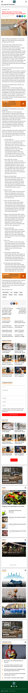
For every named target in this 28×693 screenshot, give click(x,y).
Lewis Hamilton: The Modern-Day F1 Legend (14, 677)
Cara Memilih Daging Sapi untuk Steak (17, 531)
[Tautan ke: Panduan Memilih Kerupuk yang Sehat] (5, 526)
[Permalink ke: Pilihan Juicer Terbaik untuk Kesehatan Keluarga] (20, 358)
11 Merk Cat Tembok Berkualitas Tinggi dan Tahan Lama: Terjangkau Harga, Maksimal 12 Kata (7, 311)
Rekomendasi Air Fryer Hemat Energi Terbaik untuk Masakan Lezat (7, 331)
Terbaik (21, 294)
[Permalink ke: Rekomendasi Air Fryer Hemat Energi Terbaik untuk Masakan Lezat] (8, 370)
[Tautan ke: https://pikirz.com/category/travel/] (25, 540)
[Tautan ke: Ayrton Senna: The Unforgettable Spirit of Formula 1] (14, 652)
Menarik (5, 294)
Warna (4, 297)
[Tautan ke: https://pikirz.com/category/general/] (25, 570)
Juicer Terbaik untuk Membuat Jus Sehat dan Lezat (7, 326)
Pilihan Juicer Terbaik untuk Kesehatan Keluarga (19, 326)
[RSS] (16, 303)
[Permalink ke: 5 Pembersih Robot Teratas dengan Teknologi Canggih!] (8, 346)
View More (14, 460)
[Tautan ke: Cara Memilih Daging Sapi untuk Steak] (5, 533)
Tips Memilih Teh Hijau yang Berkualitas (15, 511)
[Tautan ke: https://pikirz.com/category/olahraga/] (25, 642)
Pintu (15, 294)
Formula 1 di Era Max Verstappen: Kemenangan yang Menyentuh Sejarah (14, 674)
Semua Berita (12, 691)
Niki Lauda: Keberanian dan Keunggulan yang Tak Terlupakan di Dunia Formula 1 (14, 670)
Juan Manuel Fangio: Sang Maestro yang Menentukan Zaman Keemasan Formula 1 (13, 665)
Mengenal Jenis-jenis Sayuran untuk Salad (13, 506)
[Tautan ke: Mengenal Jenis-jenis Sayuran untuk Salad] (14, 497)
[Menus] (2, 1)
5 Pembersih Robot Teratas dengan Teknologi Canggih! (6, 322)
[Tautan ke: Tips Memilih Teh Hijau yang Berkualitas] (5, 512)
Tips (3, 16)
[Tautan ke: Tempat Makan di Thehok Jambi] (14, 549)
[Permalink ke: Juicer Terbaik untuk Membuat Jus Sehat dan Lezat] (8, 358)
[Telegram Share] (22, 16)
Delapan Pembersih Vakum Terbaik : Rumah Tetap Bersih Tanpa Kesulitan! (20, 322)
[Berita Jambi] (14, 1)
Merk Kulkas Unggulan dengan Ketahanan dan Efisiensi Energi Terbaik (7, 335)
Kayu (21, 292)
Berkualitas (6, 292)
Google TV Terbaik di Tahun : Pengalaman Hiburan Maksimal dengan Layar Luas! (19, 331)
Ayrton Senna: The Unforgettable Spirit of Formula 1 (13, 661)
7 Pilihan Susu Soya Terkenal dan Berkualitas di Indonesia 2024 (21, 310)
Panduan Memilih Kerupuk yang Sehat (17, 524)
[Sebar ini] (17, 16)
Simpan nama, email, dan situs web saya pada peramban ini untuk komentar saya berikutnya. (13, 410)
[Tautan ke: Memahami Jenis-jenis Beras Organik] (5, 519)
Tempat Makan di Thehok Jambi (11, 552)
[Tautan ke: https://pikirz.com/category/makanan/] (25, 488)
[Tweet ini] (20, 16)
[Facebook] (11, 303)
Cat (11, 292)
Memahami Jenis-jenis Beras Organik (17, 517)
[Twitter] (14, 303)
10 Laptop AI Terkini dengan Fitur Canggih (19, 335)
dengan (16, 292)
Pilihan (10, 294)
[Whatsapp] (25, 16)
